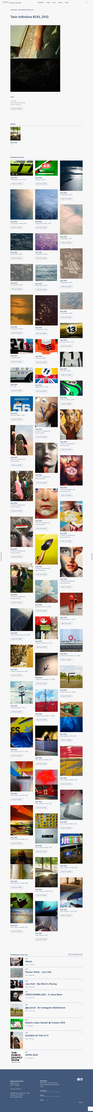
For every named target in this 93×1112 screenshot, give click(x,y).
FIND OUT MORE (17, 108)
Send (42, 1100)
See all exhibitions (75, 954)
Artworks (13, 10)
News (54, 2)
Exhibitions (41, 2)
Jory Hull (13, 101)
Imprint (81, 1102)
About (66, 2)
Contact (60, 2)
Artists (48, 2)
